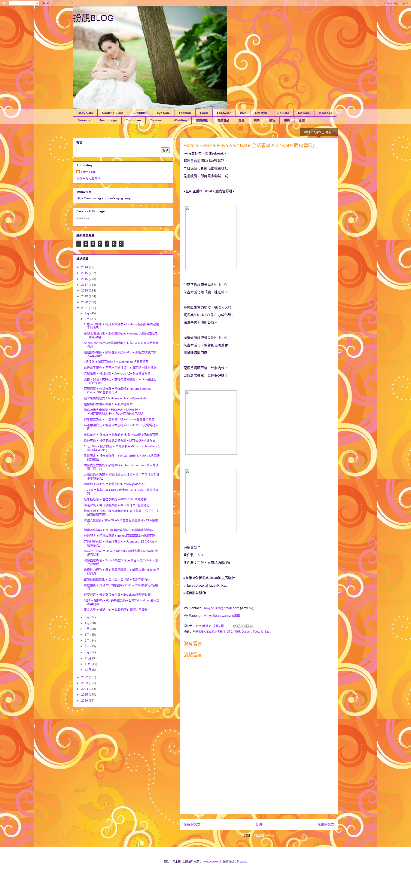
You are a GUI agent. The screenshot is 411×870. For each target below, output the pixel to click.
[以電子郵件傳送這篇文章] (235, 626)
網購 (257, 120)
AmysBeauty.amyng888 (222, 615)
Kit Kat (265, 631)
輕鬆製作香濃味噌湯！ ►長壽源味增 (108, 404)
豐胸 (287, 120)
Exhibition (140, 113)
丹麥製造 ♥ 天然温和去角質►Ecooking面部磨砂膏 (117, 594)
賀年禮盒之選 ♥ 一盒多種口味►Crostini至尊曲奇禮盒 (119, 419)
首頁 (259, 824)
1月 (87, 313)
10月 (88, 658)
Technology (108, 120)
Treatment (157, 120)
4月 (87, 623)
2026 (85, 700)
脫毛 (272, 120)
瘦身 (241, 120)
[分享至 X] (243, 626)
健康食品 (223, 120)
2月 (87, 319)
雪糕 (237, 631)
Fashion (185, 113)
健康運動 (202, 120)
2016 (85, 279)
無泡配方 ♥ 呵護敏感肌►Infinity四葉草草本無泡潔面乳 (120, 535)
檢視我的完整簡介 (88, 178)
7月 (87, 640)
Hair (243, 113)
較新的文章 (192, 824)
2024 (85, 688)
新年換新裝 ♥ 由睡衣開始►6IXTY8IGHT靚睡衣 (115, 499)
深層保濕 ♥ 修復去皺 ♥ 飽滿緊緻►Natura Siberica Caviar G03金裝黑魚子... (117, 390)
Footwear (224, 113)
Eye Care (163, 113)
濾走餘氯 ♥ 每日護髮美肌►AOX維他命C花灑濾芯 (117, 505)
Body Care (85, 113)
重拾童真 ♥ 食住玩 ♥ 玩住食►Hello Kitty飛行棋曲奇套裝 (121, 434)
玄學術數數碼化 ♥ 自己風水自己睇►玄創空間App (117, 579)
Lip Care (283, 113)
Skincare (84, 120)
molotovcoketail (211, 861)
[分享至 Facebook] (247, 626)
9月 (87, 652)
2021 (85, 308)
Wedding (180, 120)
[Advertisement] (259, 784)
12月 (88, 669)
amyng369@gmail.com (221, 608)
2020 (85, 302)
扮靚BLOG (93, 18)
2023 (85, 683)
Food (204, 113)
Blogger (241, 861)
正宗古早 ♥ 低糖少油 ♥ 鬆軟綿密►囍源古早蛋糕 (116, 609)
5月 (87, 629)
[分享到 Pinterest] (251, 626)
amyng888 (88, 171)
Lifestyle (261, 113)
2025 (85, 694)
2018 (85, 290)
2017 (85, 284)
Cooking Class (113, 113)
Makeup (304, 113)
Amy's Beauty (83, 218)
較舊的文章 (326, 824)
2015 (85, 273)
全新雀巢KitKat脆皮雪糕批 (209, 631)
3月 (87, 617)
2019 (85, 296)
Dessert (246, 631)
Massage (325, 113)
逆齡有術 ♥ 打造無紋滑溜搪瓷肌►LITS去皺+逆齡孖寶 (119, 440)
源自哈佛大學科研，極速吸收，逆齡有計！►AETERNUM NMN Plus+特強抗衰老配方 (114, 411)
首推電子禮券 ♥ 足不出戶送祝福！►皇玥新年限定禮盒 (120, 367)
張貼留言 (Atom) (263, 835)
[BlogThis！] (239, 626)
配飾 (302, 120)
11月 (88, 664)
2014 (85, 267)
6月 (87, 634)
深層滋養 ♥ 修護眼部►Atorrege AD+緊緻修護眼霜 (117, 373)
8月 (87, 646)
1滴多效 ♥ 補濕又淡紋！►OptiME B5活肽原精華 (116, 361)
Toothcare (133, 120)
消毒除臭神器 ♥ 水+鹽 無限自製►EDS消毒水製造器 (118, 530)
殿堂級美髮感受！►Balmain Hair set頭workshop (116, 398)
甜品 (230, 631)
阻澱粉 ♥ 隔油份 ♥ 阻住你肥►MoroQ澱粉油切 (114, 484)
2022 (85, 677)
